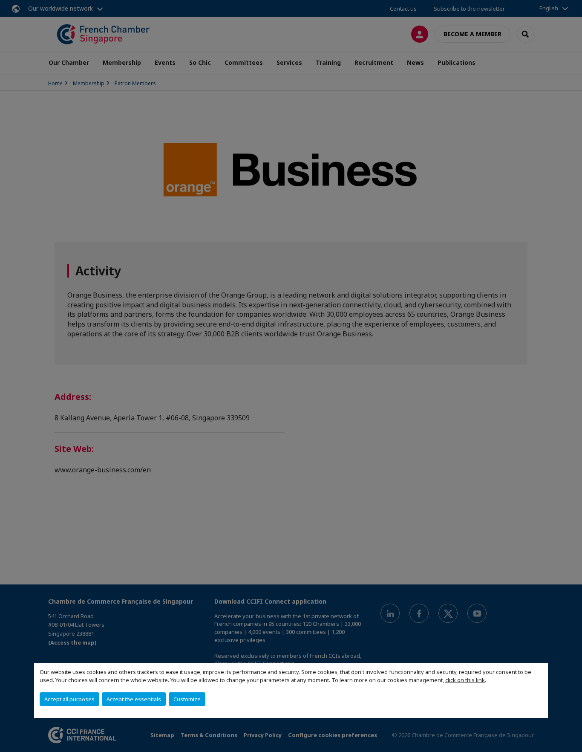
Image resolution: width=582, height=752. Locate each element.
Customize (187, 699)
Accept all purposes (69, 699)
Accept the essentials (134, 699)
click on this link (465, 680)
